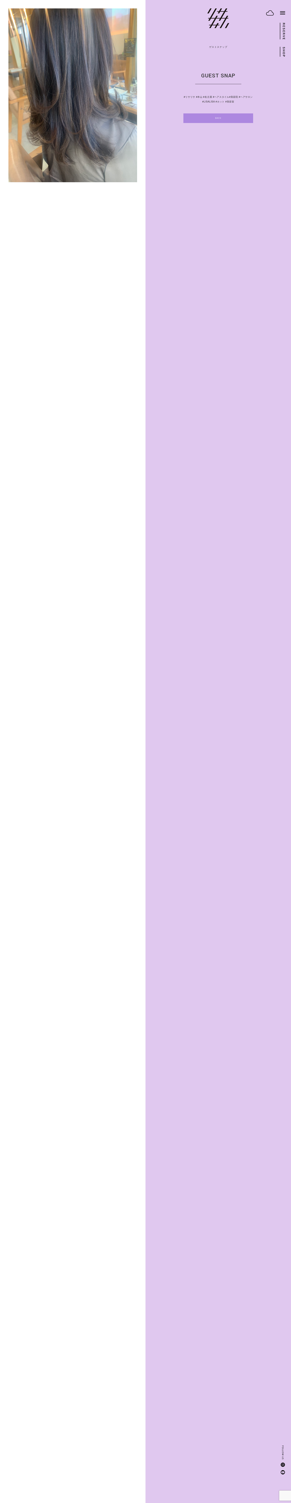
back (218, 118)
